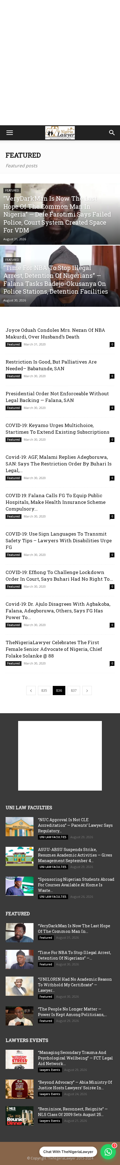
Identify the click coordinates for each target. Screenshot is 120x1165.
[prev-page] (31, 690)
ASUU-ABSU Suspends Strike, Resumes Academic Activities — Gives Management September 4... (75, 855)
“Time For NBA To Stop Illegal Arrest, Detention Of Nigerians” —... (74, 955)
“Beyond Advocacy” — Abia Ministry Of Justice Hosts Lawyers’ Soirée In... (75, 1085)
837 (74, 690)
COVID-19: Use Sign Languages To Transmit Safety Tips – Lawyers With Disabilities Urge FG (59, 540)
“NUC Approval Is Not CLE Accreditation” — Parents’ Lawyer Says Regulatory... (75, 825)
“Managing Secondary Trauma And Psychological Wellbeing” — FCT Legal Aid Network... (75, 1058)
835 (44, 690)
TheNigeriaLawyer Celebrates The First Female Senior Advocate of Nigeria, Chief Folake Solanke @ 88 (54, 649)
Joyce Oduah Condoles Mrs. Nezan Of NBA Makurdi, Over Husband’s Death (55, 333)
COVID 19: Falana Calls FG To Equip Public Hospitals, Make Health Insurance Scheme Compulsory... (55, 502)
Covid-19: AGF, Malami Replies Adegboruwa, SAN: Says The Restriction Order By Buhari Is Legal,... (59, 464)
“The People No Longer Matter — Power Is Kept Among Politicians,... (72, 1011)
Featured (12, 190)
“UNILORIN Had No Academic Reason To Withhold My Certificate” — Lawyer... (75, 985)
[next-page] (87, 690)
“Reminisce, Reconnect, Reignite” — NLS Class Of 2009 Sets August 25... (73, 1111)
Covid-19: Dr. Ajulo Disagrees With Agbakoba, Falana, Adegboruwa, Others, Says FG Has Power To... (58, 610)
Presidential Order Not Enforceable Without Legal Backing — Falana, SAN (57, 396)
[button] (9, 132)
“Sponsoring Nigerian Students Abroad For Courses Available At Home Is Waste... (76, 885)
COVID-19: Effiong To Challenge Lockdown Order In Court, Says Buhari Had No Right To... (59, 575)
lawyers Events (50, 1070)
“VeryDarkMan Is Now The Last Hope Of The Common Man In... (74, 928)
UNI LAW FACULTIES (53, 837)
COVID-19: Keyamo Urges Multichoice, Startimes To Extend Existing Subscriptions (57, 428)
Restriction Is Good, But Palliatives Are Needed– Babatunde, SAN (51, 365)
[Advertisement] (60, 62)
